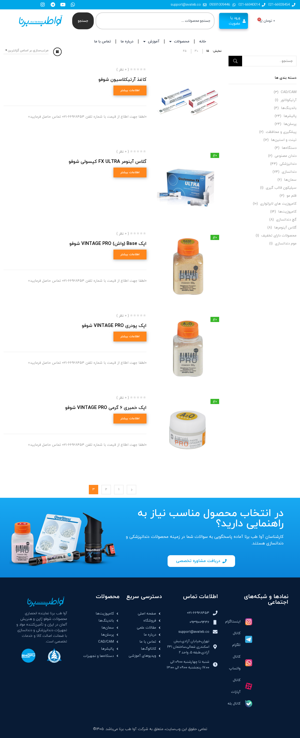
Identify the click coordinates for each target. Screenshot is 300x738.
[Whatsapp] (73, 4)
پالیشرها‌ (290, 116)
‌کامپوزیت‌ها (287, 211)
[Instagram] (42, 4)
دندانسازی (289, 171)
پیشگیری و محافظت (281, 132)
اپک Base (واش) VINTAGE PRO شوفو (107, 243)
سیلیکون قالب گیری (281, 187)
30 (196, 51)
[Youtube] (63, 4)
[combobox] (155, 20)
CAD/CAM (288, 92)
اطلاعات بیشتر (129, 90)
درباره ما (127, 41)
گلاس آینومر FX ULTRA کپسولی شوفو (107, 161)
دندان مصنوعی (285, 156)
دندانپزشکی (288, 163)
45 (185, 51)
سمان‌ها (290, 179)
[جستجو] (235, 61)
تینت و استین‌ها (283, 140)
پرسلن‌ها (290, 124)
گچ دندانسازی (286, 219)
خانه (202, 41)
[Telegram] (52, 4)
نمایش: (217, 51)
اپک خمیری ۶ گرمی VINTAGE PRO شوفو (105, 408)
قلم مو (291, 195)
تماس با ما (102, 41)
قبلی (131, 489)
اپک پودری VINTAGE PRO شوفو (114, 325)
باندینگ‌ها (288, 108)
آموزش (153, 41)
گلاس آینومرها (285, 227)
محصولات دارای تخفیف (278, 235)
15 (207, 51)
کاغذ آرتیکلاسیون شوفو (122, 79)
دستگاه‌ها (289, 148)
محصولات (181, 41)
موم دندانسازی (285, 243)
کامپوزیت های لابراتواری (278, 203)
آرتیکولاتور (288, 100)
